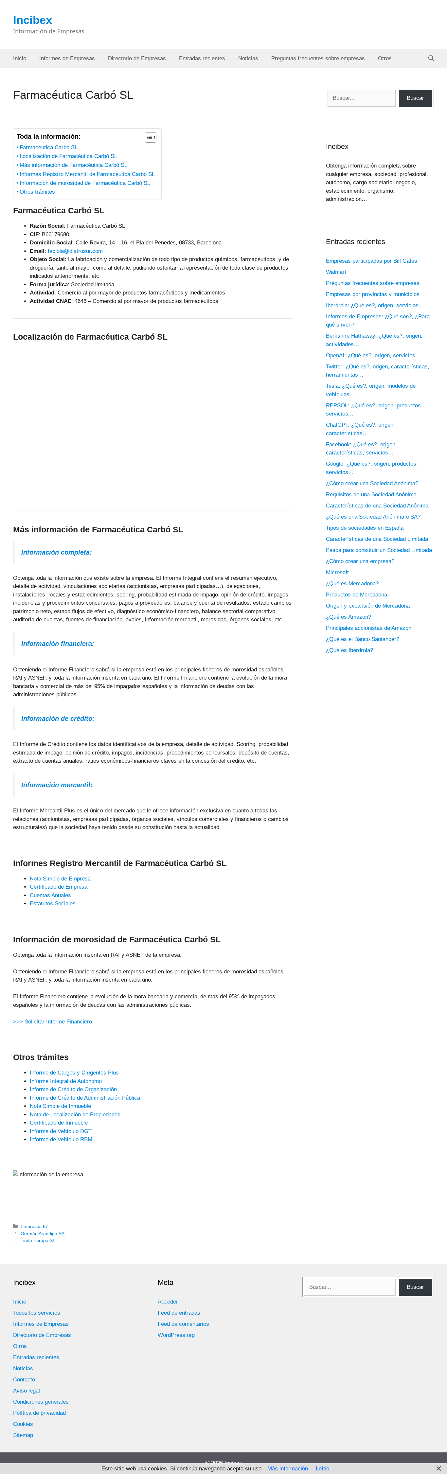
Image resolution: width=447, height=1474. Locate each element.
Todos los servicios (36, 1313)
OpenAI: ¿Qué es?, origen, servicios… (373, 355)
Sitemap (23, 1435)
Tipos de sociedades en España (364, 528)
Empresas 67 (34, 1226)
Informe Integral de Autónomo (66, 1081)
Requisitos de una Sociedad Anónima (371, 494)
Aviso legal (26, 1391)
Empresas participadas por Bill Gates (371, 261)
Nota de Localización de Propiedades (75, 1114)
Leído (322, 1468)
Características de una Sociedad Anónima (377, 506)
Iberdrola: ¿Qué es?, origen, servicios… (375, 305)
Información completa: (56, 552)
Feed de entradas (179, 1313)
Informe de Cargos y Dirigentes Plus (74, 1073)
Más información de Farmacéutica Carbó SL (73, 165)
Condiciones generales (41, 1402)
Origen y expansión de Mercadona (368, 606)
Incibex (32, 19)
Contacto (24, 1379)
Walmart (336, 272)
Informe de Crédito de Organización (73, 1089)
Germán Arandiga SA (42, 1233)
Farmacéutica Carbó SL (49, 147)
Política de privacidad (39, 1413)
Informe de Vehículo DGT (61, 1131)
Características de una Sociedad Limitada (377, 539)
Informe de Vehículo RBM (61, 1139)
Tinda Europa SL (38, 1240)
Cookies (23, 1424)
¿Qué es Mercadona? (352, 583)
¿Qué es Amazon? (348, 617)
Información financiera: (57, 643)
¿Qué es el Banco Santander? (362, 639)
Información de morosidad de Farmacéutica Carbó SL (85, 183)
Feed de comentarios (183, 1324)
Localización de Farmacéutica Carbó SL (68, 156)
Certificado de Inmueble (59, 1123)
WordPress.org (176, 1335)
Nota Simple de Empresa (60, 879)
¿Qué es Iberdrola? (349, 650)
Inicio (19, 58)
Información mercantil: (57, 785)
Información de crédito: (58, 718)
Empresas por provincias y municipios (373, 294)
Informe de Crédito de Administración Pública (85, 1098)
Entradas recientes (202, 58)
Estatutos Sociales (53, 903)
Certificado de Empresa (58, 887)
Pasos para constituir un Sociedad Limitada (379, 550)
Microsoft (337, 572)
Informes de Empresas (67, 58)
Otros (385, 58)
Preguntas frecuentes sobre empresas (318, 58)
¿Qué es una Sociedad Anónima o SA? (373, 517)
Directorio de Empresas (137, 58)
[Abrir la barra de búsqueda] (431, 58)
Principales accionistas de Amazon (368, 628)
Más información (287, 1468)
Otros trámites (37, 192)
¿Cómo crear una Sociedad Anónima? (372, 483)
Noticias (248, 58)
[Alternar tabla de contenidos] (147, 137)
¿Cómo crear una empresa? (360, 561)
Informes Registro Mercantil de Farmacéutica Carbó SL (87, 174)
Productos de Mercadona (356, 595)
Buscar (415, 98)
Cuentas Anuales (50, 895)
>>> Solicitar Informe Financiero (52, 1022)
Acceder (168, 1302)
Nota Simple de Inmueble (60, 1106)
